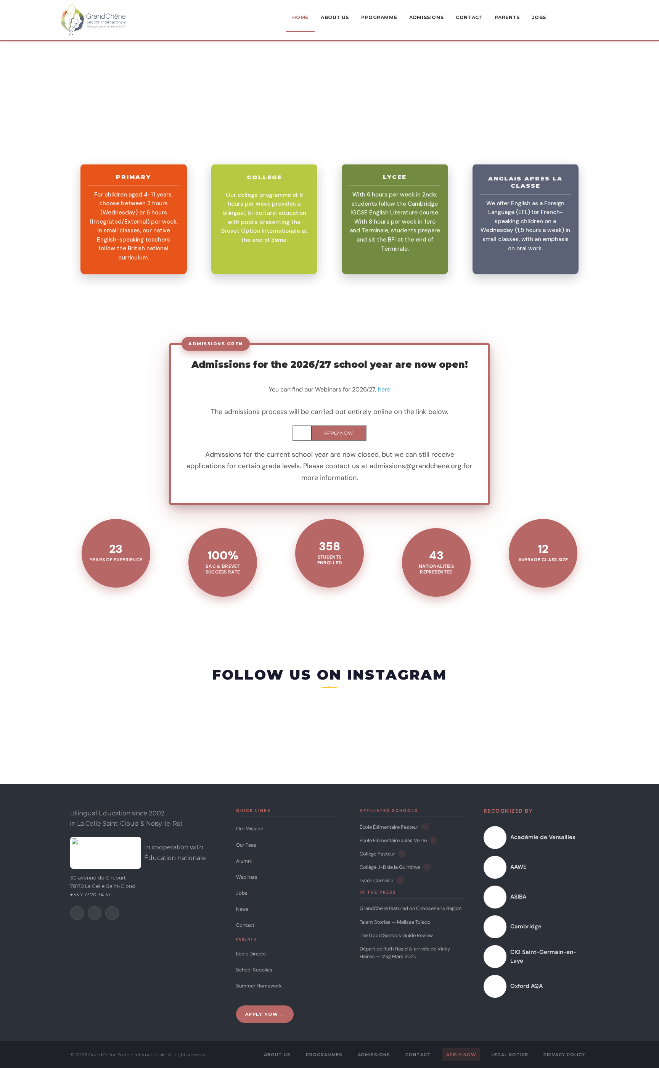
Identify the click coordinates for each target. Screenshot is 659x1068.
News (242, 909)
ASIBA (518, 896)
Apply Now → (265, 1014)
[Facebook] (77, 913)
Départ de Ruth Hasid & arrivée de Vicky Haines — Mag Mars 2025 (405, 953)
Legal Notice (510, 1054)
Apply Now (461, 1054)
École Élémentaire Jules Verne (393, 840)
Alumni (244, 861)
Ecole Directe (251, 953)
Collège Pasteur (377, 854)
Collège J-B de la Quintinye (390, 867)
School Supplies (254, 970)
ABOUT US (335, 17)
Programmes (324, 1054)
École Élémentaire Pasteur (389, 827)
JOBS (539, 17)
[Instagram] (94, 913)
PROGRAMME (379, 17)
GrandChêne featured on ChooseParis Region (410, 908)
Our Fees (246, 845)
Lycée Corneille (376, 880)
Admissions (374, 1054)
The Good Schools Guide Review (396, 935)
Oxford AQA (526, 986)
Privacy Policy (564, 1054)
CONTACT (469, 17)
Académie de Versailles (542, 837)
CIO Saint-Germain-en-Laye (543, 956)
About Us (277, 1054)
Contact (245, 925)
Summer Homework (259, 986)
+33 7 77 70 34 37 (90, 894)
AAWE (518, 867)
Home (300, 17)
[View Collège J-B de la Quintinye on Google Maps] (427, 867)
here (384, 389)
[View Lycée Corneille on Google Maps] (400, 880)
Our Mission (249, 828)
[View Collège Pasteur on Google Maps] (402, 853)
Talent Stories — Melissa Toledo (395, 922)
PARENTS (507, 17)
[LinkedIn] (112, 913)
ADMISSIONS (426, 17)
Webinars (246, 877)
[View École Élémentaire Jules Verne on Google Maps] (433, 840)
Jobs (242, 893)
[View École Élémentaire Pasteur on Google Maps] (425, 827)
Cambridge (526, 926)
